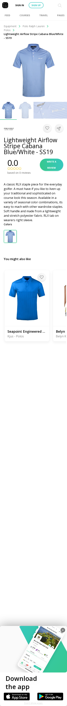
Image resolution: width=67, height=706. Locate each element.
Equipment (10, 26)
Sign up (36, 5)
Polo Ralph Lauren (34, 26)
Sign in (19, 5)
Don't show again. (33, 703)
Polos (7, 30)
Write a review (51, 164)
